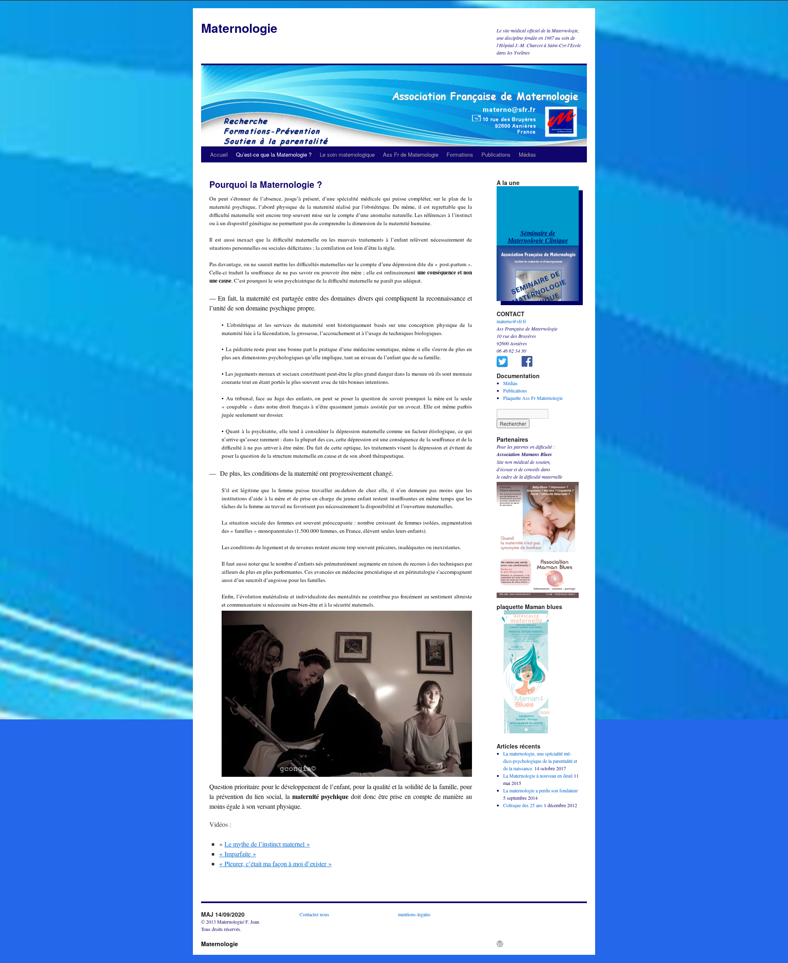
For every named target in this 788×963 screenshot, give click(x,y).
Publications (496, 154)
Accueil (219, 154)
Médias (527, 154)
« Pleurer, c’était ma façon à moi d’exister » (275, 863)
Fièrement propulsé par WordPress (539, 943)
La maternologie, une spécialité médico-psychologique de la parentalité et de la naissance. (540, 760)
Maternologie (239, 28)
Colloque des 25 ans (523, 805)
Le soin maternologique (347, 154)
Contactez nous (314, 914)
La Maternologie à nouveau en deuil (538, 775)
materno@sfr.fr (511, 321)
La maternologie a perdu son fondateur (540, 790)
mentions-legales (414, 914)
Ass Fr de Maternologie (410, 154)
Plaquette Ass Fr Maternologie (533, 398)
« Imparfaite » (237, 853)
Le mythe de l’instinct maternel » (267, 844)
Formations (460, 154)
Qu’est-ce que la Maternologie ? (274, 154)
